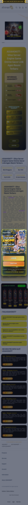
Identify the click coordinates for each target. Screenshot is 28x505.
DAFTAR (13, 263)
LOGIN (13, 258)
